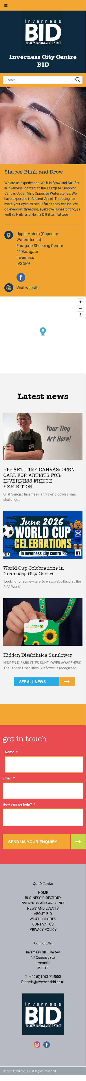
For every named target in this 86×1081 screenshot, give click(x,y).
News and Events (43, 908)
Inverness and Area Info (42, 903)
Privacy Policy (43, 929)
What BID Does (43, 919)
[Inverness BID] (43, 51)
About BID (43, 914)
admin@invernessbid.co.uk (45, 982)
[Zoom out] (80, 308)
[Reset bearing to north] (80, 314)
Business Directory (43, 898)
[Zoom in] (80, 302)
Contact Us (43, 924)
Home (43, 893)
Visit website (28, 287)
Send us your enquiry (32, 842)
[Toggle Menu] (6, 5)
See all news (32, 681)
